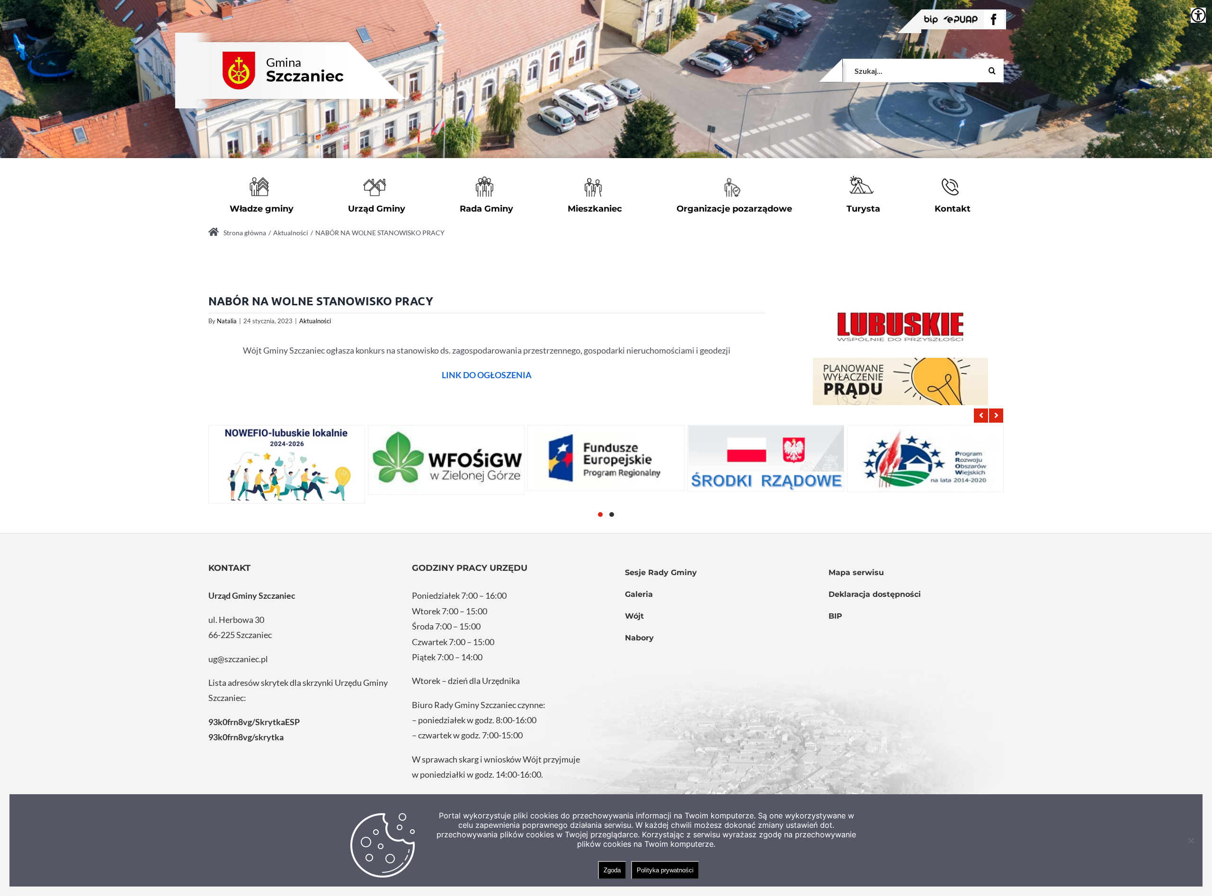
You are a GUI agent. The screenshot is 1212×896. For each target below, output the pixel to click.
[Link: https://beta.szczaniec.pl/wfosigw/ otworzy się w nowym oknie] (446, 460)
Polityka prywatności (665, 870)
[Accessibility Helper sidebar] (1198, 15)
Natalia (227, 321)
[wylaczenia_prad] (900, 381)
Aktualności (315, 321)
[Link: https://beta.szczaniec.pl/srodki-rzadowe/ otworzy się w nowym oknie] (765, 458)
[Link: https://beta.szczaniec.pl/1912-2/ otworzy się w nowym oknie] (605, 458)
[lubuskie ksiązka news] (900, 325)
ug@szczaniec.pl (238, 659)
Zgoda (612, 870)
